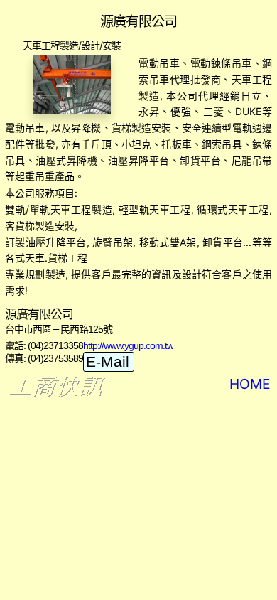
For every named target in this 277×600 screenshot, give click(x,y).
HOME (249, 383)
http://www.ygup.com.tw (128, 345)
